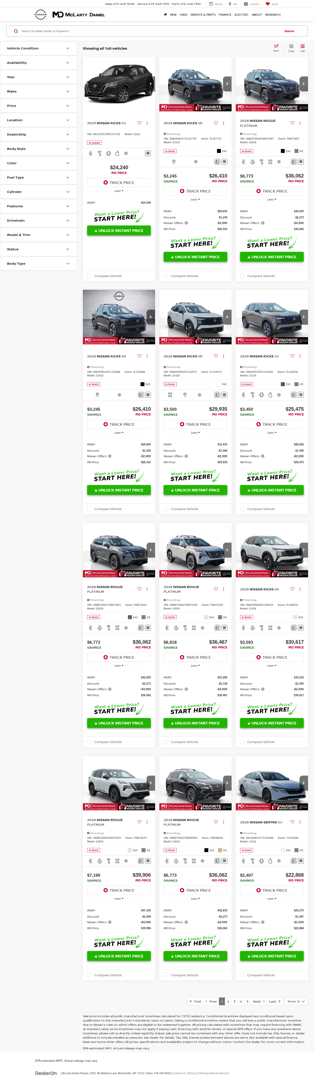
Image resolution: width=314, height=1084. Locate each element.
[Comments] (217, 162)
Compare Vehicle (108, 276)
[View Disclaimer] (126, 153)
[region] (119, 202)
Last (274, 1001)
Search (289, 31)
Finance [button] (225, 14)
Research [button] (272, 14)
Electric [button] (242, 14)
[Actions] (147, 123)
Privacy (192, 1073)
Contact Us (179, 1073)
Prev (212, 1001)
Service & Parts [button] (203, 14)
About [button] (257, 14)
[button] (151, 83)
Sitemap (203, 1073)
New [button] (173, 14)
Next (258, 1001)
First (196, 1001)
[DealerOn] (46, 1073)
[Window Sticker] (148, 153)
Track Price (122, 182)
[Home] (165, 14)
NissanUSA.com (219, 1073)
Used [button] (183, 14)
